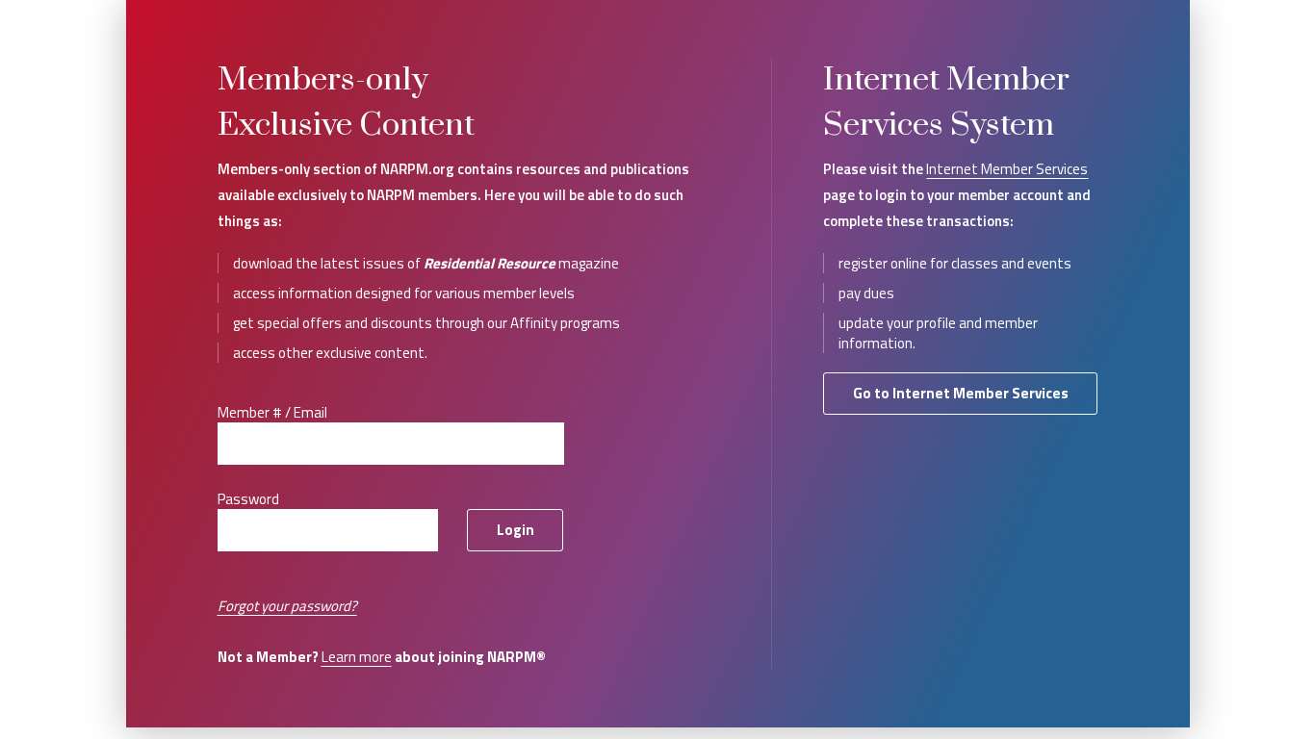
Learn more (357, 657)
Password (248, 499)
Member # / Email (272, 412)
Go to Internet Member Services (961, 393)
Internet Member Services (1007, 169)
